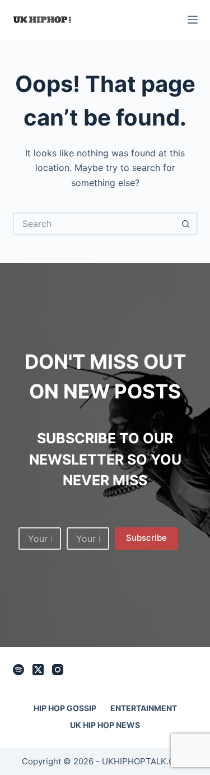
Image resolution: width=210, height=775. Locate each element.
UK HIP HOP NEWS (105, 725)
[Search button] (186, 223)
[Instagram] (57, 669)
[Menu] (193, 20)
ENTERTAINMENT (143, 708)
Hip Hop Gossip (65, 708)
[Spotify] (18, 669)
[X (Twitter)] (38, 669)
